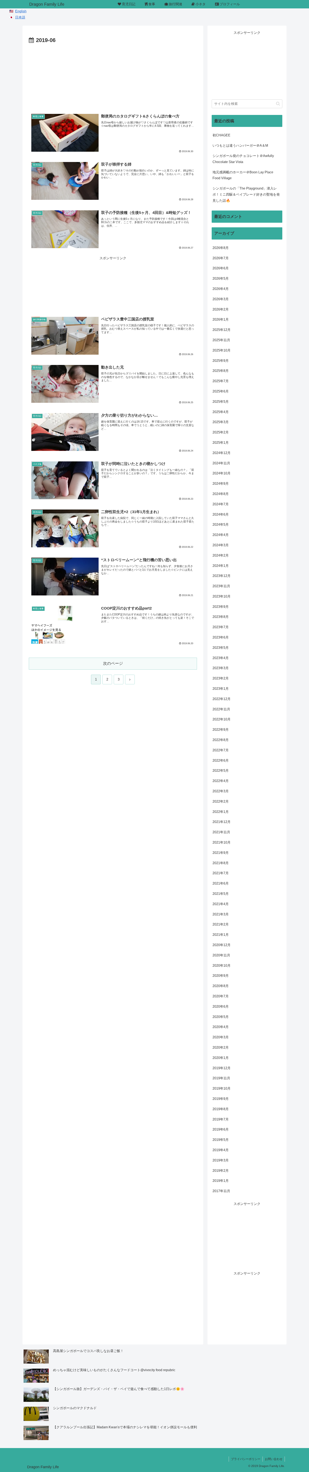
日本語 (20, 17)
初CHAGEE (221, 135)
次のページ (113, 663)
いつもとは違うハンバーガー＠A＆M (240, 145)
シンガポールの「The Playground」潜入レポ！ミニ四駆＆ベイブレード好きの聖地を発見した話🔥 (246, 194)
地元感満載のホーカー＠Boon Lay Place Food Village (243, 175)
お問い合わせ (274, 1459)
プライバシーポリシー (245, 1459)
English (20, 11)
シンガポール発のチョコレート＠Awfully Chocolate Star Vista (243, 159)
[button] (278, 103)
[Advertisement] (113, 76)
